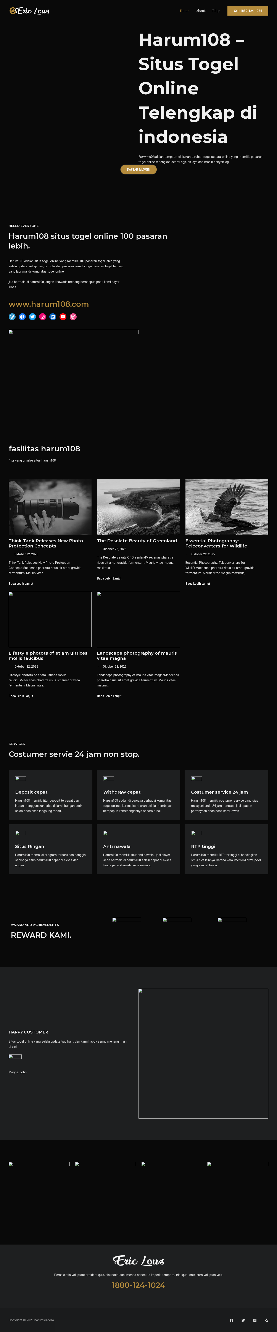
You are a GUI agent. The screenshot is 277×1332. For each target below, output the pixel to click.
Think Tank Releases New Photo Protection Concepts (46, 543)
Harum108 (145, 157)
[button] (247, 11)
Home (184, 10)
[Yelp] (266, 1320)
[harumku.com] (29, 11)
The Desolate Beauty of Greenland (137, 540)
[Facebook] (231, 1320)
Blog (216, 10)
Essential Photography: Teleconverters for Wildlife (216, 543)
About (200, 10)
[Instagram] (255, 1320)
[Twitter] (243, 1320)
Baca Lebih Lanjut (21, 583)
